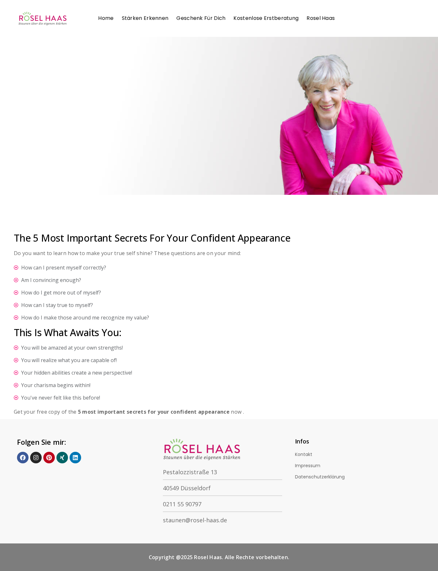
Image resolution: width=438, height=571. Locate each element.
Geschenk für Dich (200, 18)
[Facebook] (23, 457)
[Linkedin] (75, 457)
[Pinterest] (49, 457)
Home (106, 18)
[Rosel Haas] (44, 18)
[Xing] (62, 457)
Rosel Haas (321, 18)
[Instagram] (36, 457)
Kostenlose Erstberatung (266, 18)
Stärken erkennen (145, 18)
